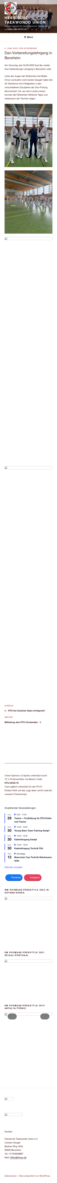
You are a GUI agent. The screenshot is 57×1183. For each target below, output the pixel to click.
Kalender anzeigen (14, 867)
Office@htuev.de (18, 1157)
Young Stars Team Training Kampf (31, 830)
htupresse (30, 48)
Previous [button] (12, 1016)
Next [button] (45, 1016)
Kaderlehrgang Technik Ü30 (28, 848)
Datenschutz (11, 1175)
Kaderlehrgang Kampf (25, 839)
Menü (30, 37)
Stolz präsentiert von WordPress (34, 1175)
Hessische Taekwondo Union (25, 20)
